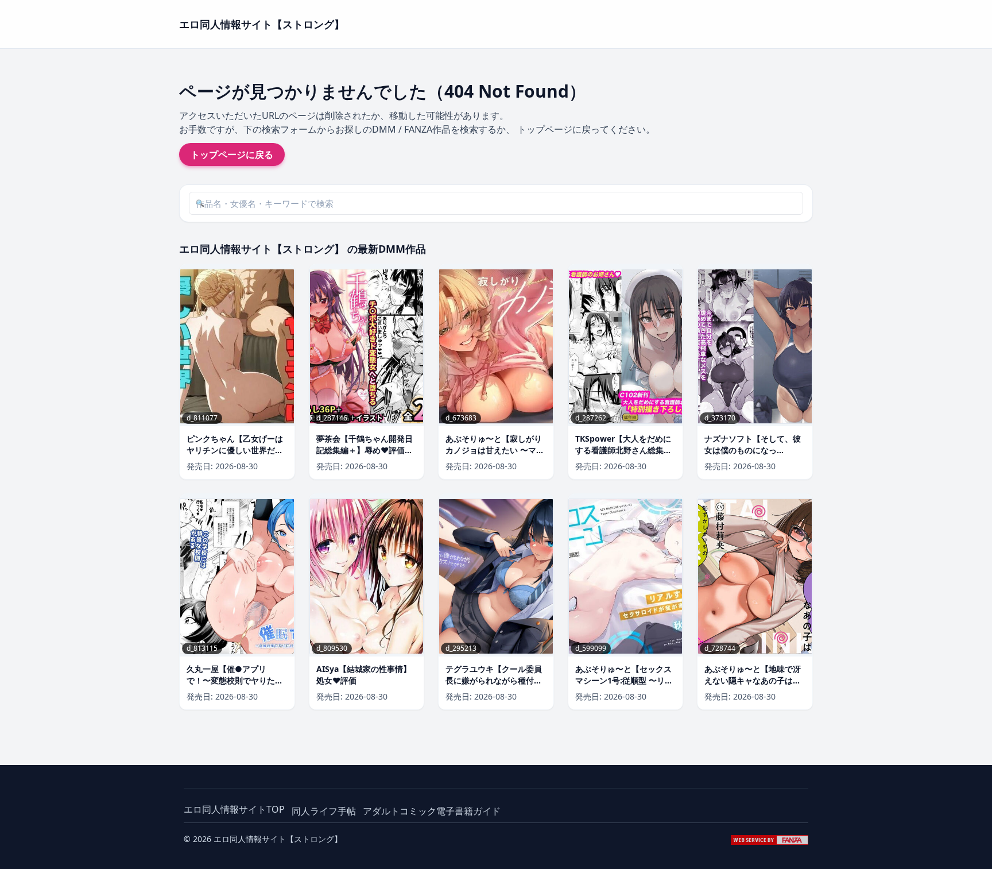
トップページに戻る (232, 154)
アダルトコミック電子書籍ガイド (432, 811)
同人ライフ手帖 (324, 811)
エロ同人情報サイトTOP (234, 809)
